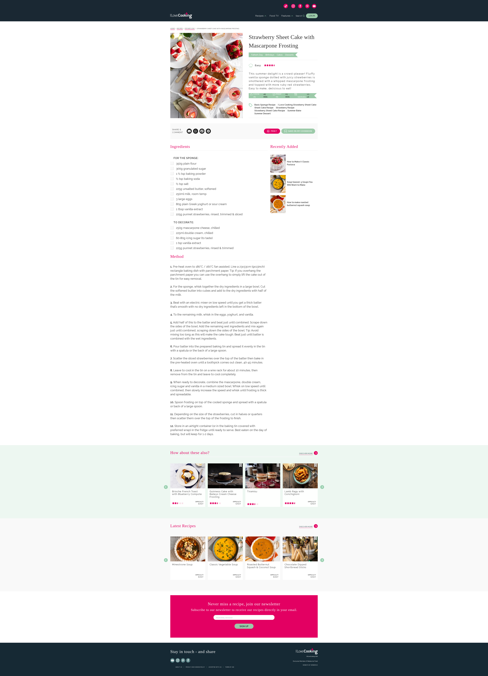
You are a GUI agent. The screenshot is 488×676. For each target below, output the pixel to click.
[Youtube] (172, 660)
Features (286, 16)
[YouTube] (314, 7)
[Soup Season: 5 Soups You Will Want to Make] (278, 184)
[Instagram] (293, 7)
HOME (172, 28)
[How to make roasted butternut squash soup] (278, 204)
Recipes (259, 16)
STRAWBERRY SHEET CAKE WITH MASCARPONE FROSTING (218, 28)
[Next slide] (322, 487)
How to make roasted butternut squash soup (298, 203)
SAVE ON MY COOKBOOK (300, 131)
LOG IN (312, 16)
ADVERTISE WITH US (215, 667)
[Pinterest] (307, 7)
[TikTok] (286, 7)
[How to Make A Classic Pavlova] (278, 163)
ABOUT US (178, 667)
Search (299, 16)
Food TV (274, 16)
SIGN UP (244, 626)
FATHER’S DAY (190, 28)
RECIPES (180, 28)
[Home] (181, 16)
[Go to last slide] (166, 487)
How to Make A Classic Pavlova (298, 163)
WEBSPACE (314, 665)
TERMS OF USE (229, 667)
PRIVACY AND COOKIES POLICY (195, 667)
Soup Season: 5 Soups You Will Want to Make (300, 183)
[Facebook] (300, 7)
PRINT (274, 131)
